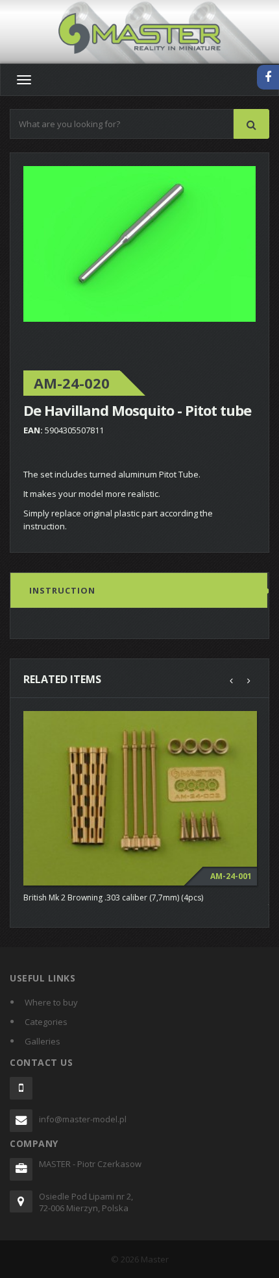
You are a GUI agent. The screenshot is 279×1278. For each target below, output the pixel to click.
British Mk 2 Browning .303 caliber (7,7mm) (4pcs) (113, 897)
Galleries (42, 1041)
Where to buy (51, 1002)
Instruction (62, 590)
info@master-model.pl (83, 1119)
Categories (46, 1022)
